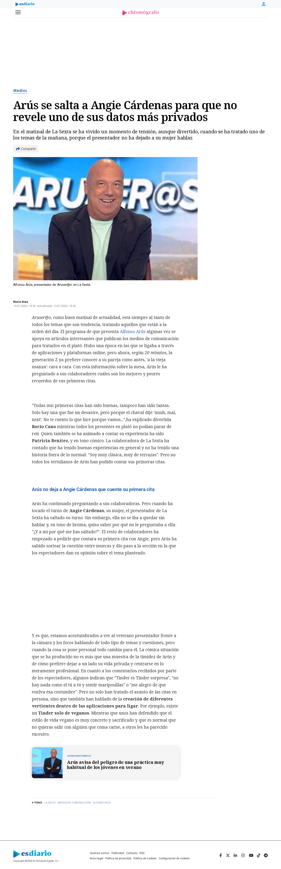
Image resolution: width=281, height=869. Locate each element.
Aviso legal (96, 858)
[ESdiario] (25, 4)
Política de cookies (145, 858)
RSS (142, 853)
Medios (20, 90)
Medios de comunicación (74, 802)
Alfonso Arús (102, 802)
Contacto (131, 853)
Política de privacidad (118, 858)
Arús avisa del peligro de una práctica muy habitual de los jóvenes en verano (115, 764)
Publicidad (118, 853)
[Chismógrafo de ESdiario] (140, 12)
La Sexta (50, 802)
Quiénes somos (99, 853)
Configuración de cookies (174, 858)
